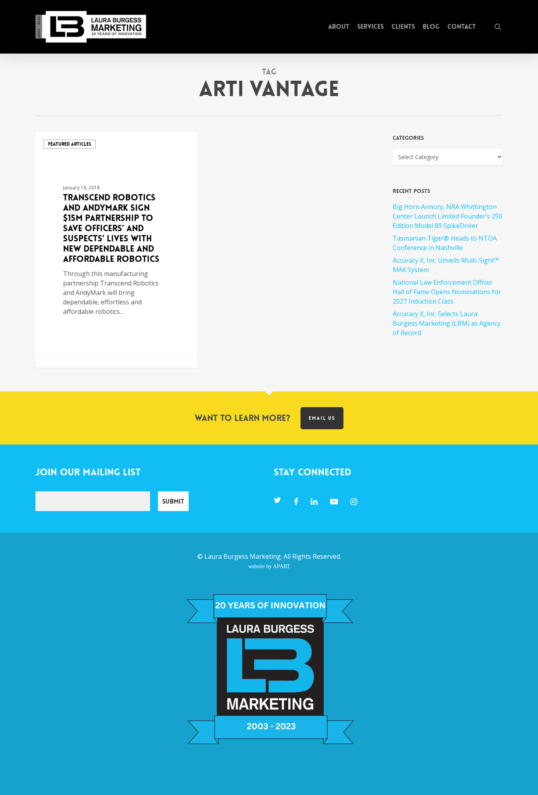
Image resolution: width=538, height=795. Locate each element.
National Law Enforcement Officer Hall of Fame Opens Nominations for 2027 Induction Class (447, 292)
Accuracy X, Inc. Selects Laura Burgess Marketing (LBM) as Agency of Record (447, 323)
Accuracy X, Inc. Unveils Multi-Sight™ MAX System (446, 265)
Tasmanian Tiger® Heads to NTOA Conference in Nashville (445, 243)
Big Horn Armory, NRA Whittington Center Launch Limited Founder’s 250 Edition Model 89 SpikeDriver (447, 216)
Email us (322, 418)
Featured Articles (69, 144)
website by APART (269, 566)
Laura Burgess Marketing (242, 556)
